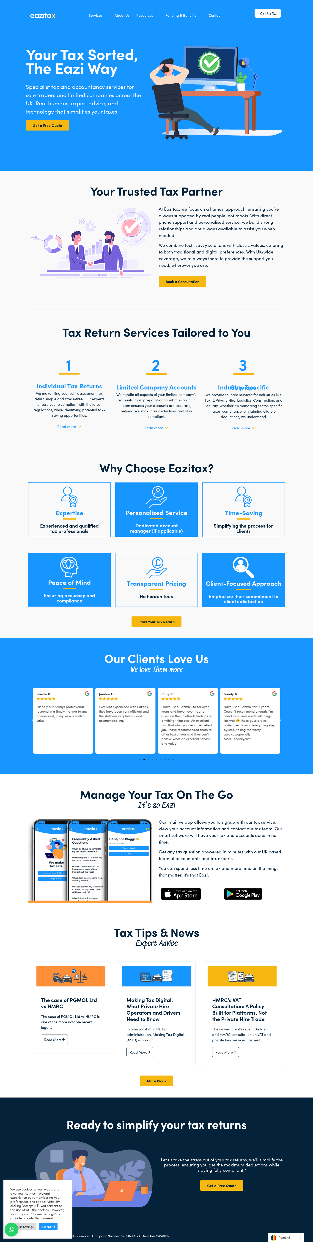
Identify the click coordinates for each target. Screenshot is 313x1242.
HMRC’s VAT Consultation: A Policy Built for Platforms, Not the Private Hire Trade (239, 1009)
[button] (32, 720)
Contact (215, 15)
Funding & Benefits (180, 15)
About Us (122, 15)
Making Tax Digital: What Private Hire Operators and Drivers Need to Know (153, 1009)
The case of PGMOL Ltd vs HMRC (69, 1003)
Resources (144, 15)
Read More (53, 1039)
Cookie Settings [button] (23, 1226)
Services (95, 15)
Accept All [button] (48, 1226)
